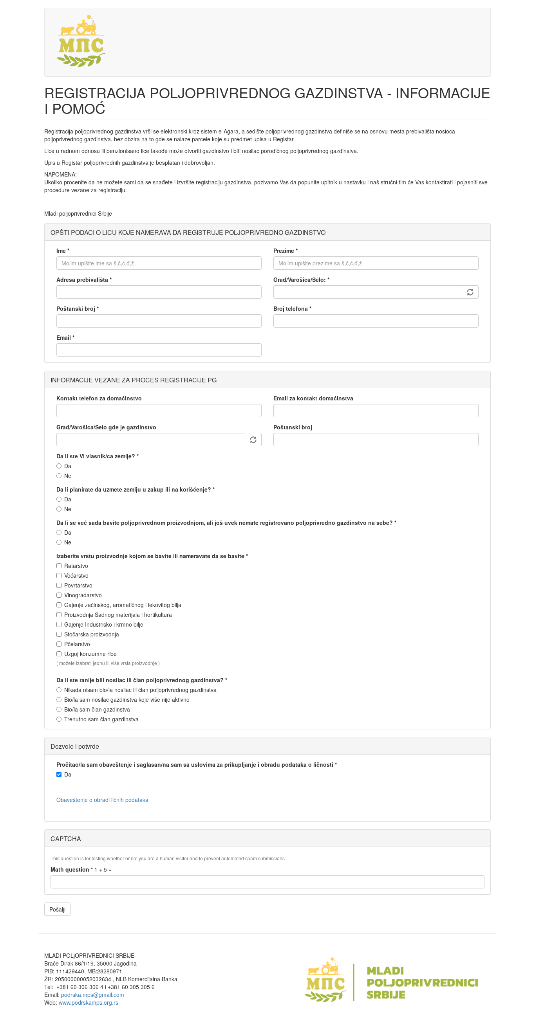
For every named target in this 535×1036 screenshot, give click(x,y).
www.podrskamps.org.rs (88, 1002)
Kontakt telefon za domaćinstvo (99, 398)
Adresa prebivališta (84, 279)
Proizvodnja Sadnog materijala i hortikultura (118, 614)
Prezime (285, 250)
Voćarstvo (76, 575)
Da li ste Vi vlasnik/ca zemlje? (97, 456)
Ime (62, 250)
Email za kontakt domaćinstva (313, 398)
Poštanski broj (77, 308)
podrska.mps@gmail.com (92, 994)
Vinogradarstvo (83, 595)
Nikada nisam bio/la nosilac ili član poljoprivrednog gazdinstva (140, 690)
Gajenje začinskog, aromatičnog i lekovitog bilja (122, 605)
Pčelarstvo (77, 644)
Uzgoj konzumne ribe (90, 654)
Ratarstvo (76, 565)
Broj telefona (292, 308)
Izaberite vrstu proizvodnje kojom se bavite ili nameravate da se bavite (152, 556)
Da (67, 466)
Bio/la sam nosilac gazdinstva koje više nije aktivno (127, 699)
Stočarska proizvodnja (91, 634)
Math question (72, 869)
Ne (67, 475)
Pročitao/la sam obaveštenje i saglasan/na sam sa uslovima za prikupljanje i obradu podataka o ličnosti (196, 764)
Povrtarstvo (78, 585)
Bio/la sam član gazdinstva (97, 709)
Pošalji (57, 909)
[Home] (83, 42)
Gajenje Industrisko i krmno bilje (103, 624)
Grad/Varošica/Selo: (301, 279)
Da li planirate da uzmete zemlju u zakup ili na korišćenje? (135, 489)
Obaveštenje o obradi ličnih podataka (102, 800)
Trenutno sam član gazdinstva (101, 719)
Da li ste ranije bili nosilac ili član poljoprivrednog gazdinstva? (141, 680)
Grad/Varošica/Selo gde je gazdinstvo (106, 427)
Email (65, 337)
